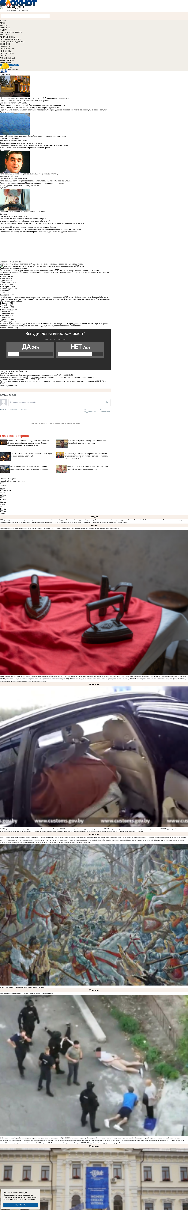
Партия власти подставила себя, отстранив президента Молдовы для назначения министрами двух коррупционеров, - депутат (53, 110)
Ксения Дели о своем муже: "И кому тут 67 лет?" (20, 185)
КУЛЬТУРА (4, 35)
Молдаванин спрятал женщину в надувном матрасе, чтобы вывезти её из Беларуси (32, 829)
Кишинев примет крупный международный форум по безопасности (146, 1140)
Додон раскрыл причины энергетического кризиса (21, 143)
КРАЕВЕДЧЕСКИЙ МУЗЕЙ (11, 32)
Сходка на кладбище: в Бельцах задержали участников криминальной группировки (31, 1138)
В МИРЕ (3, 30)
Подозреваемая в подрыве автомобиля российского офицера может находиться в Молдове (34, 678)
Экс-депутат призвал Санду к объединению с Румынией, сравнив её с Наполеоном (66, 840)
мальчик (3, 386)
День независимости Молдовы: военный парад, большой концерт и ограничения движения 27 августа (108, 831)
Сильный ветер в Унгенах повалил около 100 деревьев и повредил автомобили (124, 840)
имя (15, 386)
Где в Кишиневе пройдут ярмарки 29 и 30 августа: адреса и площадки (27, 528)
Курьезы (3, 188)
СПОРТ (3, 56)
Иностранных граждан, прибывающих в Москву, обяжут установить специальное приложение (100, 1138)
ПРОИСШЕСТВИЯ (7, 49)
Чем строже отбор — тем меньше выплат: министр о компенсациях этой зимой (134, 829)
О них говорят (6, 150)
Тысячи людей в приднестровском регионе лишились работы (25, 148)
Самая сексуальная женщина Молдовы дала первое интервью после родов (32, 183)
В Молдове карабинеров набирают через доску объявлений (25, 221)
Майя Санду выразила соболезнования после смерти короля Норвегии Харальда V (103, 678)
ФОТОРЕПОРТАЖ (7, 58)
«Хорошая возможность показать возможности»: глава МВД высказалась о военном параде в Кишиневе (120, 837)
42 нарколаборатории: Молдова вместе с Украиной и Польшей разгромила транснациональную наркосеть (40, 837)
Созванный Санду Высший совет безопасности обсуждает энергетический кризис (34, 145)
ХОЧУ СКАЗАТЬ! (7, 60)
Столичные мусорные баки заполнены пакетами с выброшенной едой (29, 375)
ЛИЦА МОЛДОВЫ (7, 37)
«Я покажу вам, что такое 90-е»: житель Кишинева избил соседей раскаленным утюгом (33, 676)
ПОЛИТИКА (5, 46)
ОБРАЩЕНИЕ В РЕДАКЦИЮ (12, 42)
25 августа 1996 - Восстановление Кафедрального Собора (59, 1143)
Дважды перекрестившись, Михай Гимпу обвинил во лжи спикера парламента (32, 105)
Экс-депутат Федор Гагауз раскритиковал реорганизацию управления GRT (66, 842)
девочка (10, 386)
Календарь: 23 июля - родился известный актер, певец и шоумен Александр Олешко (35, 181)
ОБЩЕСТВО (5, 44)
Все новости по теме (8, 103)
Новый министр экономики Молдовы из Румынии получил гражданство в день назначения (43, 1140)
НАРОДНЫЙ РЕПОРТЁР (10, 39)
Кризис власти (6, 74)
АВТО (2, 23)
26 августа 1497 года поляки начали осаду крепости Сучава (24, 987)
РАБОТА (15, 65)
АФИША (3, 25)
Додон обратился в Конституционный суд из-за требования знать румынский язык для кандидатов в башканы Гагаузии (100, 520)
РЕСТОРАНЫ (5, 51)
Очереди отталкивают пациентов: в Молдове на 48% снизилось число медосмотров (50, 522)
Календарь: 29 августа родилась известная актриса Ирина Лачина (105, 522)
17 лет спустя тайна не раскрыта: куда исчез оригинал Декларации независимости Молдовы (155, 676)
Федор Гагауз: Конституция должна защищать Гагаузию (106, 1143)
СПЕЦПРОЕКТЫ (7, 53)
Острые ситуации (7, 112)
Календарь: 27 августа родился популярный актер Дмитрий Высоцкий (47, 831)
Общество (4, 262)
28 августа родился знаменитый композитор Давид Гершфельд (156, 678)
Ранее (24, 409)
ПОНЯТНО (20, 1205)
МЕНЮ (3, 21)
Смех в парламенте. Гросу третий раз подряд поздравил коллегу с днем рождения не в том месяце (42, 223)
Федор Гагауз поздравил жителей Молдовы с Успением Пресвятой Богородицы (92, 676)
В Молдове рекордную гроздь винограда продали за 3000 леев (98, 1140)
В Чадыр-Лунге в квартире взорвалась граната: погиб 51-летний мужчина (28, 993)
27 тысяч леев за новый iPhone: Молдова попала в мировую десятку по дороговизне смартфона (87, 528)
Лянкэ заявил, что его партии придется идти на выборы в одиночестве (29, 107)
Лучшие (13, 409)
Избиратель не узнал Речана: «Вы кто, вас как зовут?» (23, 219)
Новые (3, 409)
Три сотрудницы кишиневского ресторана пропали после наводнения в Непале (30, 520)
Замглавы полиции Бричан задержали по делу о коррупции (84, 829)
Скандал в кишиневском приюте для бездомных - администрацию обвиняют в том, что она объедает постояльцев (48, 381)
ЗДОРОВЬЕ (5, 28)
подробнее (21, 481)
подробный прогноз (8, 481)
